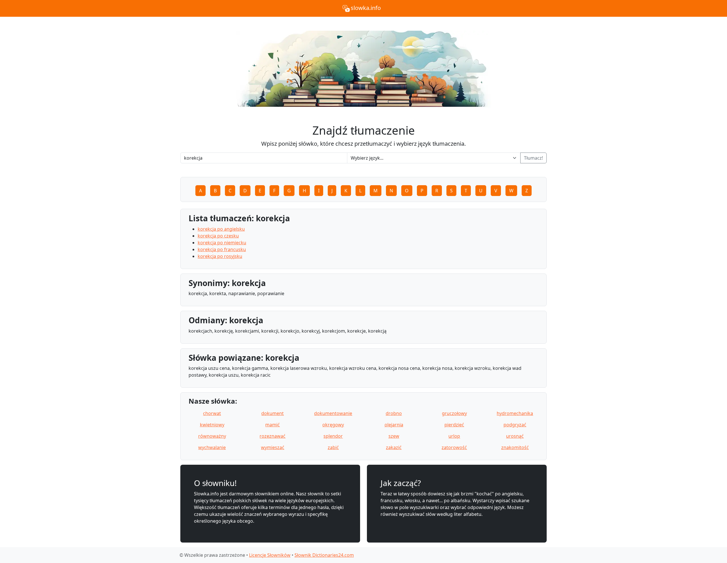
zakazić (394, 447)
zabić (333, 447)
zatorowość (454, 447)
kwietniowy (212, 425)
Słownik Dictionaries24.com (324, 555)
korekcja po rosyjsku (220, 256)
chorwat (212, 413)
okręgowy (333, 425)
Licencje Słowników (270, 555)
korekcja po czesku (218, 236)
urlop (454, 436)
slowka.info (366, 8)
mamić (272, 425)
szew (393, 436)
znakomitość (515, 447)
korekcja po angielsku (221, 229)
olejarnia (394, 425)
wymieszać (272, 447)
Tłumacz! (533, 158)
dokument (272, 413)
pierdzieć (454, 425)
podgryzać (515, 425)
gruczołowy (454, 413)
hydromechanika (515, 413)
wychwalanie (212, 447)
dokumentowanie (333, 413)
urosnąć (515, 436)
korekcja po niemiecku (222, 242)
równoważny (212, 436)
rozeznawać (272, 436)
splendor (333, 436)
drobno (394, 413)
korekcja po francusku (222, 249)
